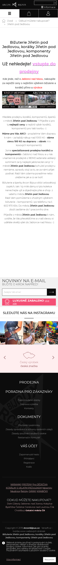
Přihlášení (29, 458)
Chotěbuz (20, 510)
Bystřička (10, 507)
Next (53, 358)
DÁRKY (32, 491)
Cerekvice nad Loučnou (37, 507)
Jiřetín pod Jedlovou (18, 24)
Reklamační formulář (29, 437)
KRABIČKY (42, 491)
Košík (29, 466)
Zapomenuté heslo (29, 454)
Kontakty (29, 408)
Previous (5, 358)
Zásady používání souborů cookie (29, 433)
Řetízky (24, 491)
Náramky (47, 487)
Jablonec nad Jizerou (32, 503)
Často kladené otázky (29, 400)
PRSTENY (27, 484)
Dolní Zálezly (13, 503)
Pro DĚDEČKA (40, 484)
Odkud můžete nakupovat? (34, 20)
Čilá (52, 507)
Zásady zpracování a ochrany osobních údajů (29, 429)
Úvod (10, 20)
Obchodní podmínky (29, 425)
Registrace (29, 462)
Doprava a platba (29, 404)
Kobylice (48, 503)
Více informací (13, 559)
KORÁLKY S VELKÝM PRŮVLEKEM (24, 487)
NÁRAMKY (16, 484)
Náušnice (15, 491)
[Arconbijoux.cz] (14, 4)
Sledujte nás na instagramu (29, 313)
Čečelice (20, 507)
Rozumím (49, 559)
